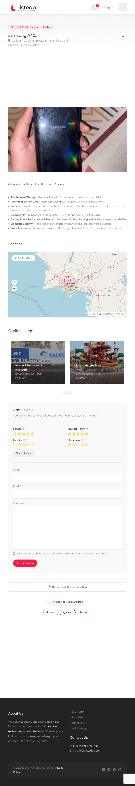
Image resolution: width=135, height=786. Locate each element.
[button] (14, 282)
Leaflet (92, 314)
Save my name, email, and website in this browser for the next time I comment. (61, 553)
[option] (38, 365)
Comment (19, 503)
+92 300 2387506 (89, 745)
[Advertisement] (67, 82)
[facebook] (103, 770)
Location (40, 184)
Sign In (109, 7)
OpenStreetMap (106, 314)
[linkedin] (109, 770)
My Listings (79, 717)
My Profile (78, 712)
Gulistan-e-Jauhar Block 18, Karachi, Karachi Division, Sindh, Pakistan (38, 43)
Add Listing (79, 728)
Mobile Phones (30, 27)
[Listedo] (24, 7)
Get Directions (25, 258)
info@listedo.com (89, 750)
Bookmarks (79, 722)
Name (17, 470)
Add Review (56, 184)
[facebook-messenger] (114, 770)
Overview (14, 184)
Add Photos (25, 453)
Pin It (85, 612)
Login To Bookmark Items (69, 602)
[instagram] (120, 770)
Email (17, 487)
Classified (16, 27)
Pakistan (47, 27)
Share (52, 612)
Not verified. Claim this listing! (69, 587)
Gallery (27, 184)
